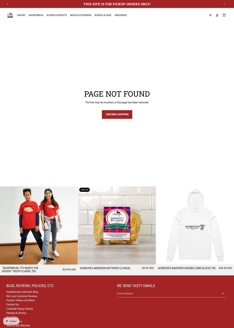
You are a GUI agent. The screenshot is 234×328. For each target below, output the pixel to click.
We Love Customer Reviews (21, 296)
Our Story (11, 317)
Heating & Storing (16, 312)
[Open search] (210, 15)
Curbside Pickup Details (19, 308)
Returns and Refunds (18, 325)
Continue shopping (117, 114)
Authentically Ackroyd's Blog (22, 291)
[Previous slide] (7, 3)
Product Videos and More (20, 300)
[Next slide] (224, 3)
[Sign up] (223, 293)
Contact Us (12, 304)
